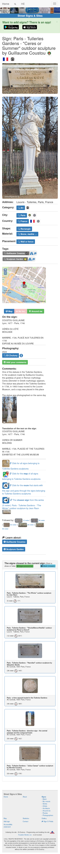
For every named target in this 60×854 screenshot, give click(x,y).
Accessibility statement (8, 825)
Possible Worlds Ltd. (25, 835)
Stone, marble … (28, 234)
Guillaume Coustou (15, 541)
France (23, 221)
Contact (25, 821)
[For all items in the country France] (5, 58)
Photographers (48, 815)
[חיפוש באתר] (15, 3)
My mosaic (46, 801)
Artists (45, 806)
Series (45, 803)
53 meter (13, 524)
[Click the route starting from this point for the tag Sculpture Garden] (30, 259)
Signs (44, 796)
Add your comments (16, 362)
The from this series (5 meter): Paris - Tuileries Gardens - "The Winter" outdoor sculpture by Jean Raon (23, 504)
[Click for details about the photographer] (21, 355)
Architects (46, 808)
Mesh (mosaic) (49, 566)
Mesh (45, 799)
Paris (22, 215)
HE (23, 4)
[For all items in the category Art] (12, 58)
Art (21, 207)
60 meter (30, 524)
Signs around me (26, 566)
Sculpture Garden (15, 549)
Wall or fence (26, 241)
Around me (46, 810)
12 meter (25, 520)
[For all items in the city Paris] (49, 53)
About (25, 796)
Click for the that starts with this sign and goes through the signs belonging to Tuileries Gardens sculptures (23, 489)
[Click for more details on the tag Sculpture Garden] (33, 259)
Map (10, 311)
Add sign (7, 821)
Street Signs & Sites (30, 16)
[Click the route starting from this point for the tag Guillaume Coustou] (31, 253)
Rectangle (25, 228)
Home (5, 4)
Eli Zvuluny (11, 355)
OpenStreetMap (30, 301)
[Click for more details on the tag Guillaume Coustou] (35, 253)
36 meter (41, 520)
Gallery (44, 818)
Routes (45, 813)
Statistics (26, 818)
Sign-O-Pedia (48, 821)
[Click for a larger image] (30, 78)
